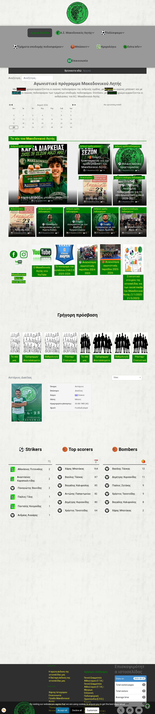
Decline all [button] (77, 710)
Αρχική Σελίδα (40, 32)
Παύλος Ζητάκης (121, 485)
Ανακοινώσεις (86, 178)
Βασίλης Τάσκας (74, 477)
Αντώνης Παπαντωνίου (78, 493)
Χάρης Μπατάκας (74, 468)
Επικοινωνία (55, 695)
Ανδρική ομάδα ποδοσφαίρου (127, 146)
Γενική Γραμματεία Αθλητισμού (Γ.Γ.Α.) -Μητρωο (94, 687)
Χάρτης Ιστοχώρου (58, 692)
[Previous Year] (9, 105)
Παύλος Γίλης (25, 496)
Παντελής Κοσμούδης (29, 506)
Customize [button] (92, 710)
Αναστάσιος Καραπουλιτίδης (26, 479)
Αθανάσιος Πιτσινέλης (30, 469)
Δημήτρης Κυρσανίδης (77, 502)
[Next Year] (75, 105)
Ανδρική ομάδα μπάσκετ (21, 146)
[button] (4, 710)
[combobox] (37, 78)
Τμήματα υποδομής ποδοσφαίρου (129, 178)
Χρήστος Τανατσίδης (76, 510)
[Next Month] (73, 105)
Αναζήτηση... (15, 78)
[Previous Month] (12, 105)
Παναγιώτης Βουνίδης (30, 488)
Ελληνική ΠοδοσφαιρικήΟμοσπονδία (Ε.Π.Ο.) (94, 696)
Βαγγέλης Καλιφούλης (77, 485)
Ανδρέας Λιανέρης (28, 515)
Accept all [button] (62, 710)
